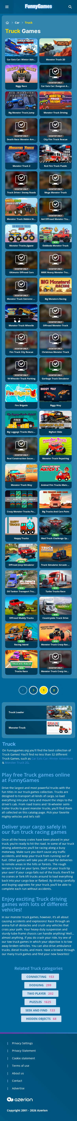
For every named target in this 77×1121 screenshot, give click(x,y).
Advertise (18, 1088)
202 (51, 993)
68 (54, 1019)
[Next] (33, 690)
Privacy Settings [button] (22, 1043)
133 (52, 1010)
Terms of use (20, 1065)
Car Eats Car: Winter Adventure (52, 758)
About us (18, 1073)
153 (51, 977)
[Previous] (23, 690)
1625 (47, 1002)
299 (48, 985)
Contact (17, 1081)
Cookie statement (23, 1058)
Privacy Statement (24, 1050)
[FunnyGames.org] (7, 23)
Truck (29, 22)
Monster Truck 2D (16, 762)
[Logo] (38, 7)
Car (17, 22)
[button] (70, 7)
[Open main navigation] (7, 7)
